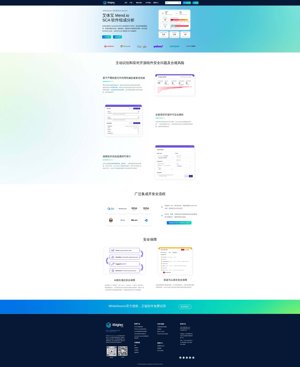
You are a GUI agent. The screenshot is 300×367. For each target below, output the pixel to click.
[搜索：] (173, 3)
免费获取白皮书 (160, 345)
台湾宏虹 (136, 350)
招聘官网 (136, 352)
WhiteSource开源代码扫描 (140, 329)
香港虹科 (136, 347)
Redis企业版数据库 (138, 326)
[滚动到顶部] (298, 360)
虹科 (135, 345)
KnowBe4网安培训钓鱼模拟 (140, 331)
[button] (187, 2)
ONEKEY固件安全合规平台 (140, 333)
